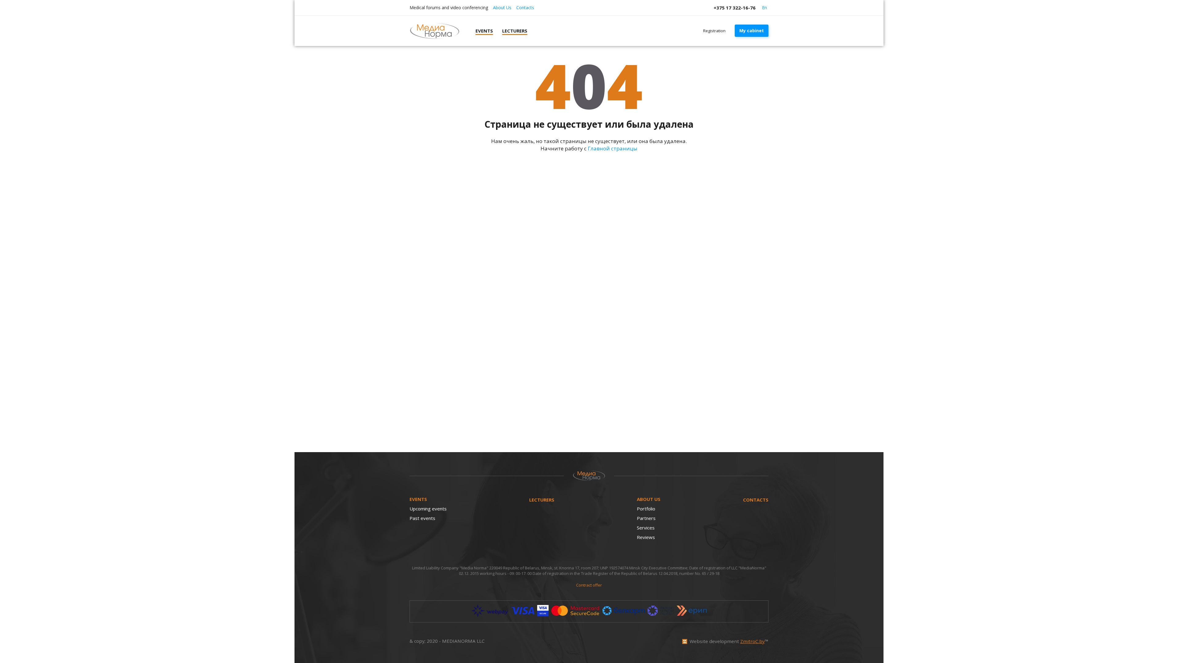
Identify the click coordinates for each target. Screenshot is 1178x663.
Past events (422, 518)
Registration (714, 30)
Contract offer (589, 585)
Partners (646, 518)
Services (646, 528)
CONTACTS (755, 500)
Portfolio (646, 509)
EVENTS (418, 499)
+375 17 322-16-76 (735, 7)
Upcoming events (428, 509)
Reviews (646, 537)
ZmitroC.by (752, 641)
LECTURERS (541, 500)
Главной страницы (612, 148)
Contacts (525, 7)
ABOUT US (648, 499)
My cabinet (751, 30)
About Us (502, 7)
